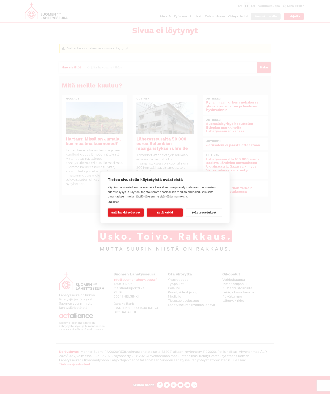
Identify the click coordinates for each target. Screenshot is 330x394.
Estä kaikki (165, 212)
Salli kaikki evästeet (126, 212)
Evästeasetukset (204, 212)
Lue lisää (113, 201)
